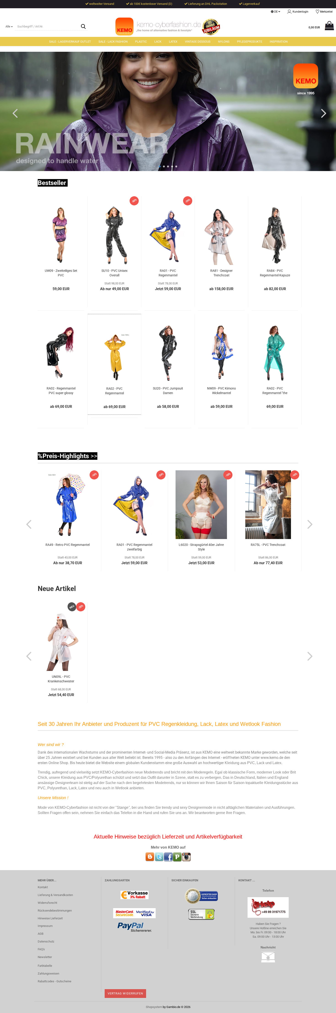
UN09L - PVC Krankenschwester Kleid (61, 679)
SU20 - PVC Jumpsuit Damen (168, 391)
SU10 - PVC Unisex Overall (114, 273)
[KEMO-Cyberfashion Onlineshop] (168, 27)
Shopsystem (154, 1007)
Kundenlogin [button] (299, 11)
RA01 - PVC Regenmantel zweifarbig (168, 273)
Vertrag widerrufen (125, 993)
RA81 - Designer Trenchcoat (221, 273)
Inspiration (279, 41)
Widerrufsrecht (47, 902)
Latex (173, 41)
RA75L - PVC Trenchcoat (268, 545)
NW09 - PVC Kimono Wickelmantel (221, 391)
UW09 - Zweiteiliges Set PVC (61, 273)
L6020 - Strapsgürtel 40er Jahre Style (201, 547)
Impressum (45, 926)
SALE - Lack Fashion (113, 41)
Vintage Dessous (198, 41)
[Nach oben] (323, 1006)
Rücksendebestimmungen (55, 910)
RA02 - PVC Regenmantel (114, 391)
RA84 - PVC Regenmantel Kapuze (275, 273)
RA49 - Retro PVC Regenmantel (67, 545)
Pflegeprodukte (249, 41)
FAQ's (41, 949)
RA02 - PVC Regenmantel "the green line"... (274, 391)
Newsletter (45, 957)
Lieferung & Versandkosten (55, 895)
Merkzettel (326, 11)
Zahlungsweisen (48, 973)
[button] (275, 11)
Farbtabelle (45, 965)
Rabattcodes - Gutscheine (54, 981)
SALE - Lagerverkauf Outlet (70, 41)
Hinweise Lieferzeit (50, 918)
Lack (157, 41)
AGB (40, 933)
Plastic (141, 41)
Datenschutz (46, 941)
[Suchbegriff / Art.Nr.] (83, 27)
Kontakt (43, 887)
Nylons (223, 41)
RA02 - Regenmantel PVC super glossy (61, 391)
